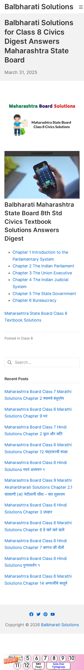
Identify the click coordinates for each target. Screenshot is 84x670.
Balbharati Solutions (60, 624)
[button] (42, 662)
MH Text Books (38, 665)
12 (26, 665)
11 (17, 665)
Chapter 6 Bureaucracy (34, 300)
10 (71, 658)
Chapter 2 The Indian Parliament (43, 266)
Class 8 (27, 338)
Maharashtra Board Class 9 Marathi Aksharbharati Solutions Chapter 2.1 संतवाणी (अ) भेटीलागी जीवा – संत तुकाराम (38, 487)
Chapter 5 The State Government (44, 293)
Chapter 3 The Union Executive (42, 273)
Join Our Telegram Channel (58, 665)
